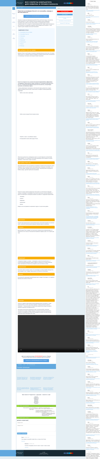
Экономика (23, 36)
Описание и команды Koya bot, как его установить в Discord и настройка (48, 378)
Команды (22, 45)
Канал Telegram (65, 14)
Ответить (23, 441)
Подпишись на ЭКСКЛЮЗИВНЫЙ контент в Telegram (36, 16)
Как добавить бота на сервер (26, 32)
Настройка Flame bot (25, 34)
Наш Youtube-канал (64, 11)
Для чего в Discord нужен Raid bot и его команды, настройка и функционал (48, 388)
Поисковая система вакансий (65, 20)
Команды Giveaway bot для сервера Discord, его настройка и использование (35, 388)
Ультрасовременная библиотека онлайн (64, 18)
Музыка (22, 43)
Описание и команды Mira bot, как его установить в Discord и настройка (23, 388)
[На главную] (14, 8)
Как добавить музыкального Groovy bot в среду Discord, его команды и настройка (35, 378)
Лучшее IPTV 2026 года (65, 23)
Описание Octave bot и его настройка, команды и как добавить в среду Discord (22, 378)
